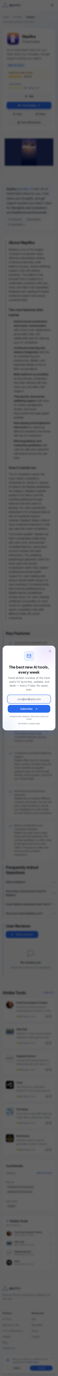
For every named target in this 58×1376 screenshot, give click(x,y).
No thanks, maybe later (29, 723)
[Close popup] (50, 651)
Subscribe (26, 708)
